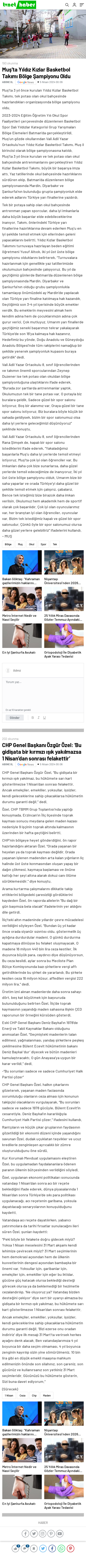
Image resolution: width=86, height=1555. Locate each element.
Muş (20, 544)
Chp (34, 1395)
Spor (43, 544)
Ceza (22, 1395)
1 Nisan (9, 1395)
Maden (47, 1395)
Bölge (8, 544)
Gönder (15, 717)
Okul (31, 544)
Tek (55, 544)
